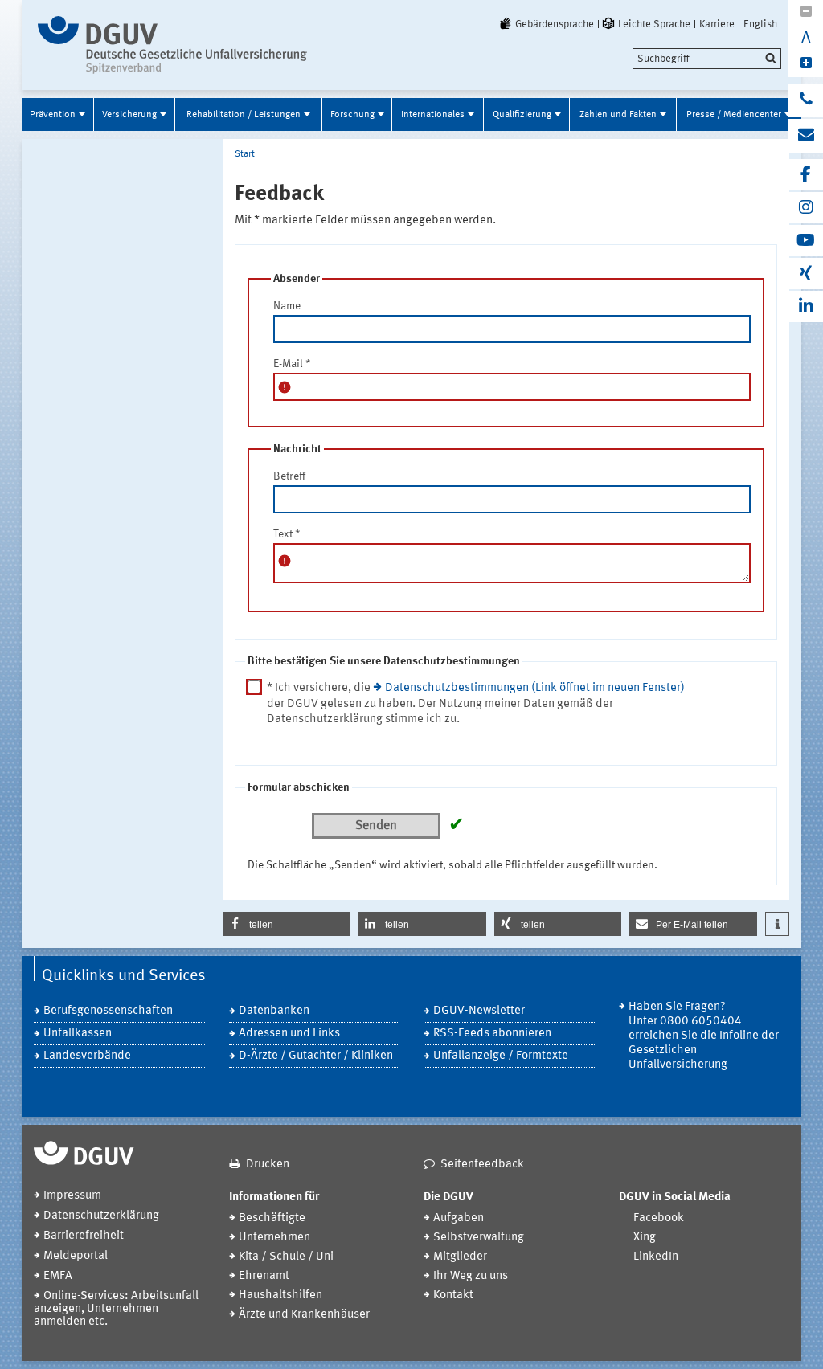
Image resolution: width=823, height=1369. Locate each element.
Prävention (53, 115)
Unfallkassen (77, 1034)
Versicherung (129, 115)
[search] (707, 58)
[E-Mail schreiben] (805, 136)
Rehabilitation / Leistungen (243, 115)
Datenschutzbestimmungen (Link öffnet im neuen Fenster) (535, 688)
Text (287, 534)
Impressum (72, 1196)
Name (287, 306)
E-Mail (292, 364)
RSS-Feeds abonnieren (492, 1034)
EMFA (57, 1276)
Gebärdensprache (554, 24)
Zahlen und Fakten (618, 115)
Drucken (267, 1165)
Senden (376, 825)
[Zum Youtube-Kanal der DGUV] (805, 240)
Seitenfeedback (482, 1165)
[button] (286, 924)
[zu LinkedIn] (805, 306)
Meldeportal (75, 1256)
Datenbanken (274, 1011)
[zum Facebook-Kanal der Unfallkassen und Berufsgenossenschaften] (805, 174)
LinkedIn (655, 1257)
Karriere (717, 24)
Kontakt (453, 1295)
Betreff (289, 476)
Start (245, 154)
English (760, 24)
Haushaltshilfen (280, 1295)
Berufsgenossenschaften (108, 1011)
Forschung (352, 115)
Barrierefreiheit (83, 1236)
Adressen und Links (289, 1034)
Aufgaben (458, 1218)
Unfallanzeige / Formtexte (500, 1056)
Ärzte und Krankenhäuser (304, 1315)
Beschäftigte (272, 1218)
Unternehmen (274, 1238)
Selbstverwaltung (478, 1238)
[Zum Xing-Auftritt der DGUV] (805, 273)
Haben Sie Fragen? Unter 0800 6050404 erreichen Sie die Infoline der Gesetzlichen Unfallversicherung (704, 1036)
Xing (644, 1238)
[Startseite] (172, 45)
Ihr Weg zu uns (470, 1276)
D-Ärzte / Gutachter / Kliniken (316, 1056)
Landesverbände (87, 1056)
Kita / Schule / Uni (286, 1257)
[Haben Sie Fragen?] (805, 100)
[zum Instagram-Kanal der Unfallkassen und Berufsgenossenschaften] (805, 207)
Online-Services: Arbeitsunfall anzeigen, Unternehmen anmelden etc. (116, 1309)
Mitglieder (460, 1257)
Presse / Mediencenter (733, 115)
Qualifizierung (522, 115)
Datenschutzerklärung (101, 1216)
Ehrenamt (264, 1276)
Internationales (433, 115)
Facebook (658, 1218)
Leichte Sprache (654, 24)
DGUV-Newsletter (479, 1011)
